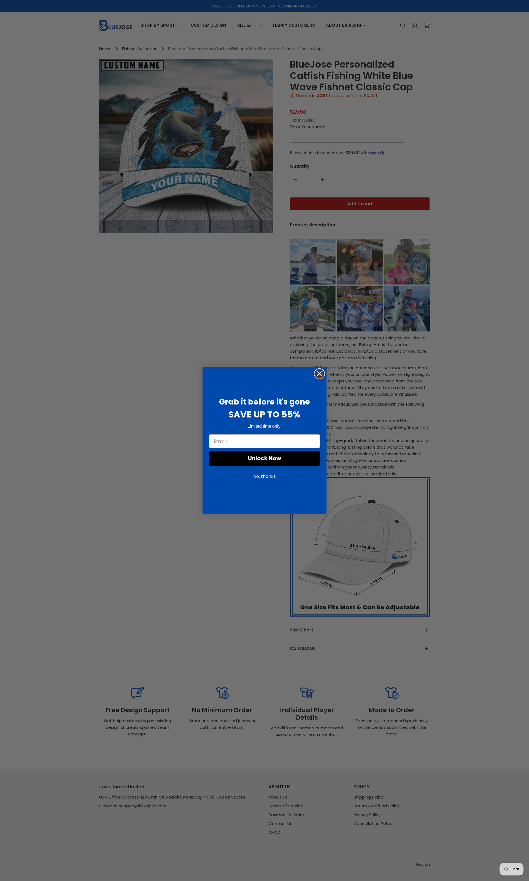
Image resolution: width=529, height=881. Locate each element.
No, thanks (264, 476)
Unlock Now (264, 458)
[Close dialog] (319, 374)
